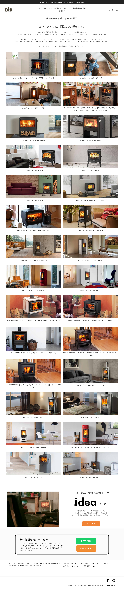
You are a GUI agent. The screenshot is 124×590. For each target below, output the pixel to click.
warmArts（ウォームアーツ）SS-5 (90, 78)
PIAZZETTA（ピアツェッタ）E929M (33, 447)
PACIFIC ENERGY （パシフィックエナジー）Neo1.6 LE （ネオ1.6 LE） (34, 353)
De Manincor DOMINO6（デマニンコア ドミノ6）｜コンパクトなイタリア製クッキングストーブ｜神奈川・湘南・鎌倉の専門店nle (90, 109)
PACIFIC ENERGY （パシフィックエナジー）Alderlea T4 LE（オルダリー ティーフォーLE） (90, 354)
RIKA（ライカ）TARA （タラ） (33, 417)
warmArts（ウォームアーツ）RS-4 (33, 108)
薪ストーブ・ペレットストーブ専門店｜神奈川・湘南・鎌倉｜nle (88, 585)
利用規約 (66, 566)
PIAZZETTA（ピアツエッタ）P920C (90, 260)
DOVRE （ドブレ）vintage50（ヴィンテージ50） (33, 230)
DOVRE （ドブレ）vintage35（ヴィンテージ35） (90, 200)
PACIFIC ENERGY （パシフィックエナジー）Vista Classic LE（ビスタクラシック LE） (33, 321)
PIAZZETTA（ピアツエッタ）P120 (90, 290)
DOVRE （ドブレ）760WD (34, 170)
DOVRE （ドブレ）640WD (90, 170)
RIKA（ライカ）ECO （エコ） (90, 417)
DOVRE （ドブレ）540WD (34, 200)
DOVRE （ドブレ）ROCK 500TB (90, 140)
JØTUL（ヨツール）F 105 (33, 477)
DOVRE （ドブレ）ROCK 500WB (34, 140)
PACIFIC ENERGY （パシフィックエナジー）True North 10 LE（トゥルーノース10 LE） (34, 386)
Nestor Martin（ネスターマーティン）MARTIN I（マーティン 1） (33, 78)
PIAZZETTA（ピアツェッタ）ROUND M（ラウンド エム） (90, 447)
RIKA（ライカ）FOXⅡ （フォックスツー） (90, 385)
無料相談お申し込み (70, 563)
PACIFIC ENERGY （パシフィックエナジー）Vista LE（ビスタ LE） (90, 320)
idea (94, 566)
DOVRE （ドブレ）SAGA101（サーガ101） (33, 260)
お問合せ (106, 563)
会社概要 (87, 566)
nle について (97, 563)
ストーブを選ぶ (84, 563)
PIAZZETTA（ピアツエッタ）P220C (34, 290)
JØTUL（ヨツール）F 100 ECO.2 (90, 477)
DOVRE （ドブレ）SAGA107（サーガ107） (90, 230)
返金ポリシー (76, 566)
